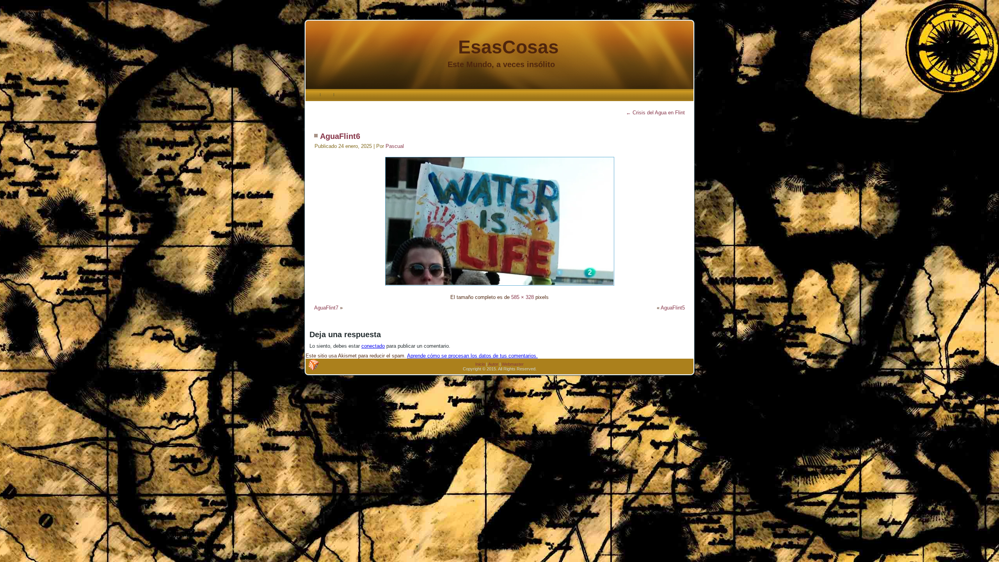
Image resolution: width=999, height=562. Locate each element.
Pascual (395, 146)
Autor (493, 364)
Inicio (480, 364)
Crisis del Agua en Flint (655, 113)
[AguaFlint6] (499, 287)
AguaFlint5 (673, 308)
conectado (373, 346)
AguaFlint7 (326, 308)
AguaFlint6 (340, 136)
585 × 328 (522, 297)
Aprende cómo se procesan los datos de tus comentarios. (472, 356)
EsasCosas (508, 47)
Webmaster (513, 364)
